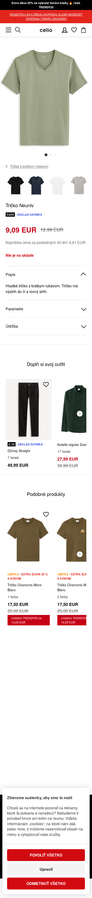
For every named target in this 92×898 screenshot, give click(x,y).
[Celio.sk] (46, 30)
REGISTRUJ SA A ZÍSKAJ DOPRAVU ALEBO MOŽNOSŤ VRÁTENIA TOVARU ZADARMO (46, 16)
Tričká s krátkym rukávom (29, 166)
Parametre (14, 309)
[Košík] (83, 30)
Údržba (12, 326)
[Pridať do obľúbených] (46, 384)
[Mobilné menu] (8, 30)
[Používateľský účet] (64, 30)
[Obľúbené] (74, 30)
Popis (10, 274)
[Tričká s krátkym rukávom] (7, 166)
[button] (46, 154)
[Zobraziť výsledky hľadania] (18, 30)
